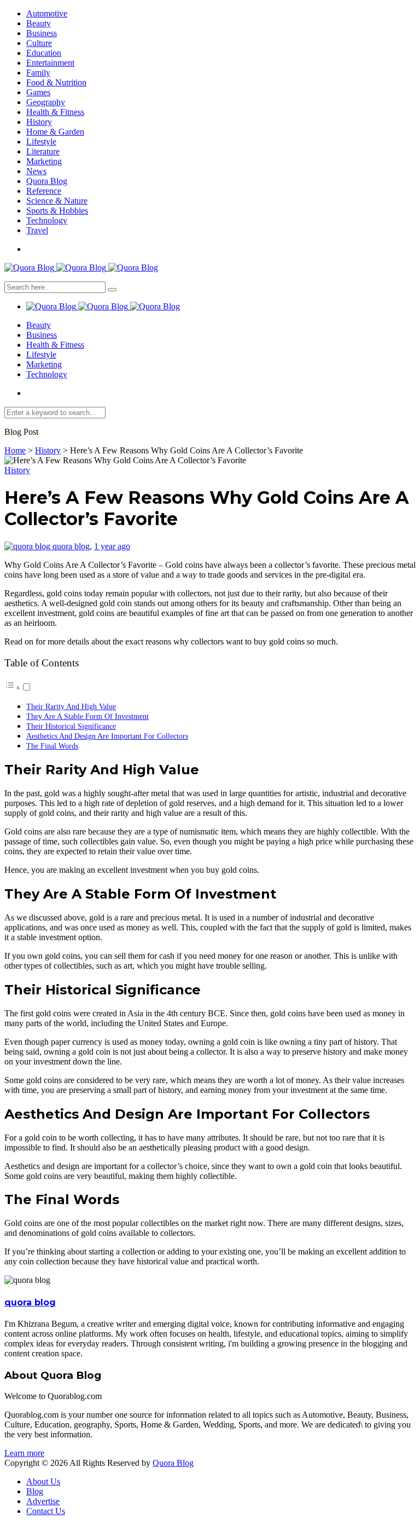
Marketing (44, 161)
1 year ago (112, 546)
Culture (39, 43)
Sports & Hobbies (57, 210)
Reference (43, 190)
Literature (43, 151)
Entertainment (50, 62)
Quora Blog (46, 181)
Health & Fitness (55, 112)
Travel (37, 230)
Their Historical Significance (71, 726)
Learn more (24, 1453)
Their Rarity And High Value (71, 706)
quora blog (71, 546)
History (39, 121)
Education (43, 52)
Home (15, 450)
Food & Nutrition (56, 82)
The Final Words (52, 745)
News (36, 171)
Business (41, 33)
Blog (34, 1491)
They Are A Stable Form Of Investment (87, 716)
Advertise (43, 1501)
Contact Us (45, 1511)
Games (38, 92)
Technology (46, 220)
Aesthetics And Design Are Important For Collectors (107, 736)
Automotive (46, 13)
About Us (43, 1481)
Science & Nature (57, 200)
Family (38, 72)
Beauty (38, 23)
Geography (45, 102)
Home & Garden (55, 131)
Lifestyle (41, 141)
